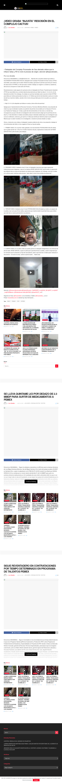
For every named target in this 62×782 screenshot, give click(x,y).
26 (51, 353)
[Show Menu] (4, 5)
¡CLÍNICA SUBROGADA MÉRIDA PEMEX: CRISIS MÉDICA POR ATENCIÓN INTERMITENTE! (10, 507)
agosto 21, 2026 (7, 326)
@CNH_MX (44, 290)
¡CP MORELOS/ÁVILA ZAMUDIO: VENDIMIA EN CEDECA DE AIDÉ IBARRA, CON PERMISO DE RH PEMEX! (23, 529)
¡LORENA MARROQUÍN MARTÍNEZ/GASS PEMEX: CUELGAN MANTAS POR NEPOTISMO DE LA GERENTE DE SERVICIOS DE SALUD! (31, 326)
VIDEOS (7, 500)
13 (27, 512)
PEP (18, 301)
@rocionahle (17, 290)
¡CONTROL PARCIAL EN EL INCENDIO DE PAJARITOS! (11, 323)
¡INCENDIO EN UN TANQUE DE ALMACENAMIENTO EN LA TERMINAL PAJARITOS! (50, 349)
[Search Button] (57, 5)
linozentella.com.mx (13, 298)
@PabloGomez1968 (19, 292)
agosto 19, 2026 (45, 353)
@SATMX (28, 292)
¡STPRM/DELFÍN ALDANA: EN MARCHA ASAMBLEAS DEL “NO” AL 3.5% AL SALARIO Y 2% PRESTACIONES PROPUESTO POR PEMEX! (12, 351)
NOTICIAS (27, 27)
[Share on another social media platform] (57, 62)
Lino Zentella (11, 27)
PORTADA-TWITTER (35, 403)
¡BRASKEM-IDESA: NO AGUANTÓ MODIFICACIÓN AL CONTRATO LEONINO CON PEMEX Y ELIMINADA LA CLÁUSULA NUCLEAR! (49, 326)
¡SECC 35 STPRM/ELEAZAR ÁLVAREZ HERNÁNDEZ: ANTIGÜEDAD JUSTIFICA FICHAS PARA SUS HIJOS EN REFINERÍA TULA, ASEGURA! (30, 351)
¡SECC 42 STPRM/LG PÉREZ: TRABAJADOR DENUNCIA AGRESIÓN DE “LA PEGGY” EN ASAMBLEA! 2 (38, 507)
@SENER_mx (37, 290)
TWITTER (43, 403)
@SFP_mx (51, 290)
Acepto (36, 780)
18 (51, 331)
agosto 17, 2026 (7, 512)
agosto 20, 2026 (26, 331)
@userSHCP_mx (36, 292)
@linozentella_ (39, 296)
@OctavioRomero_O (27, 290)
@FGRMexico (10, 292)
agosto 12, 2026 (7, 538)
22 (13, 512)
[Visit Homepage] (19, 8)
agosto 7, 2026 (22, 535)
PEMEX (32, 27)
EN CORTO (27, 403)
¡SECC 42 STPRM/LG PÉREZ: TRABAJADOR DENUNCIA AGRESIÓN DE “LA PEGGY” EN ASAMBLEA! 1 (52, 507)
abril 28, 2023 (20, 27)
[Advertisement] (31, 14)
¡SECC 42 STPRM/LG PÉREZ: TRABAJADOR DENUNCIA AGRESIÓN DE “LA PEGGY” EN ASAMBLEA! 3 (24, 507)
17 (32, 331)
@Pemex (11, 290)
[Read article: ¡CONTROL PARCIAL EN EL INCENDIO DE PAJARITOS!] (12, 315)
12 (13, 356)
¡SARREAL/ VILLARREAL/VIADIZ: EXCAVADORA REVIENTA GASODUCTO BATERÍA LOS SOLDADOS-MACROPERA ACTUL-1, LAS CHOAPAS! (10, 531)
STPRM (23, 301)
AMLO (8, 301)
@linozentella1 (18, 296)
